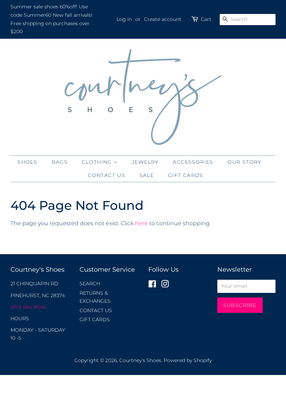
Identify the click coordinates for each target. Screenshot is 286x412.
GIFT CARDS (185, 175)
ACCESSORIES (193, 162)
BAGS (60, 162)
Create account (162, 19)
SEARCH (90, 283)
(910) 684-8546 (28, 307)
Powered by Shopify (188, 360)
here (141, 223)
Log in (124, 19)
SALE (147, 175)
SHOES (27, 162)
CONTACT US (106, 175)
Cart (206, 19)
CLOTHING (98, 162)
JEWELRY (145, 162)
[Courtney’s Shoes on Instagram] (165, 285)
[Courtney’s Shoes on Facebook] (152, 285)
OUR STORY (244, 162)
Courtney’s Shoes (140, 360)
